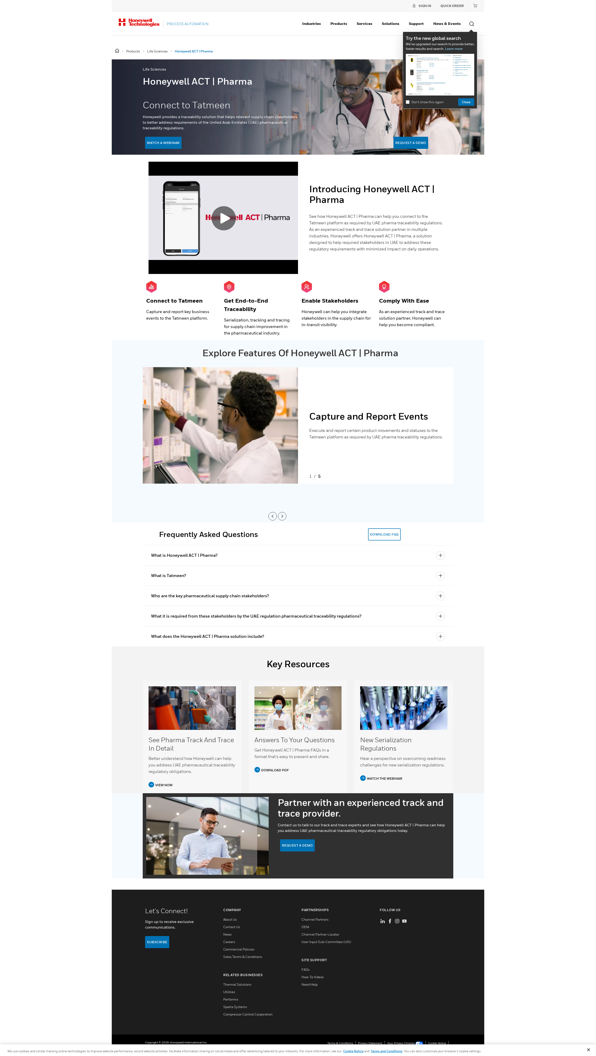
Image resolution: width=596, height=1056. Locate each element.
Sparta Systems (235, 1007)
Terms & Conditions (340, 1043)
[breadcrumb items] (117, 50)
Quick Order (452, 6)
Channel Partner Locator (320, 934)
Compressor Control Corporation (248, 1014)
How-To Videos (312, 977)
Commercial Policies (238, 949)
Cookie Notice (437, 1043)
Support (416, 23)
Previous (271, 516)
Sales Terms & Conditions (242, 957)
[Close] (588, 1050)
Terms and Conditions (387, 1051)
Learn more (454, 49)
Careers (229, 942)
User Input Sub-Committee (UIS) (326, 942)
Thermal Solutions (237, 984)
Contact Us (231, 927)
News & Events (447, 23)
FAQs (305, 969)
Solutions (390, 23)
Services (364, 23)
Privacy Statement (370, 1043)
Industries (311, 23)
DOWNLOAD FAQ (384, 534)
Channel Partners (314, 919)
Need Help (309, 984)
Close (466, 102)
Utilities (229, 992)
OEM (305, 927)
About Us (230, 919)
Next (281, 516)
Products (338, 23)
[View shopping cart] (475, 5)
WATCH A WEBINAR (163, 143)
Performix (230, 999)
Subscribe (157, 942)
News (227, 934)
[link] (192, 708)
